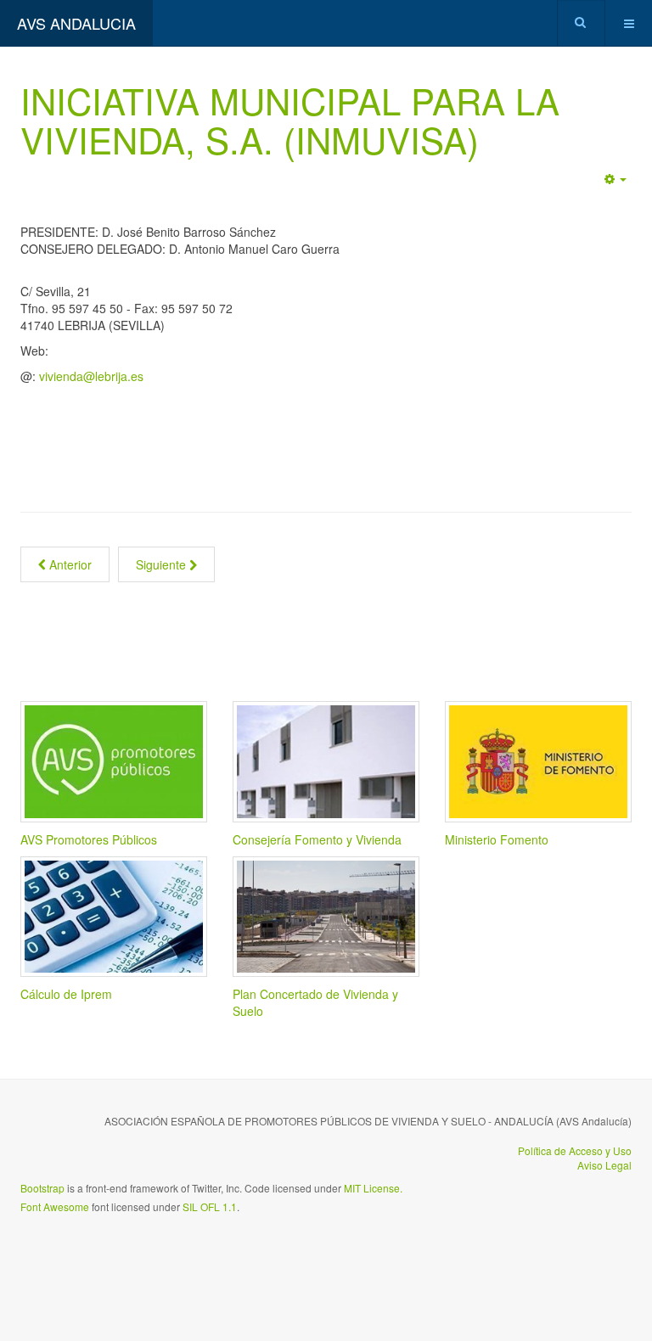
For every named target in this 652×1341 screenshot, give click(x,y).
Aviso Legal (604, 1165)
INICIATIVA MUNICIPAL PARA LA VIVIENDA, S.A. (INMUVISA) (289, 120)
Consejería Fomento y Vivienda (317, 839)
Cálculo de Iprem (66, 993)
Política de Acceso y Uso (575, 1150)
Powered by (97, 1252)
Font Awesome (54, 1206)
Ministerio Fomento (496, 839)
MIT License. (373, 1188)
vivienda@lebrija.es (91, 376)
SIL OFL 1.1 (210, 1206)
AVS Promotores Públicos (88, 839)
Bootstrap (42, 1188)
